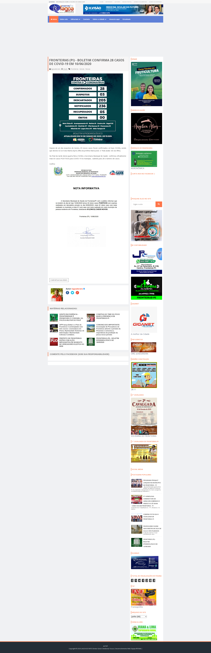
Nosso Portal (127, 2)
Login (101, 2)
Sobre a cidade (99, 19)
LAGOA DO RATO (86, 649)
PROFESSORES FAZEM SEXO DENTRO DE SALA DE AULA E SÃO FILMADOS (152, 528)
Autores (117, 2)
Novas (87, 69)
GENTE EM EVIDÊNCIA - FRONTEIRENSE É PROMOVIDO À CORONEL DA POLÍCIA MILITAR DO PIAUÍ (71, 317)
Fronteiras (74, 69)
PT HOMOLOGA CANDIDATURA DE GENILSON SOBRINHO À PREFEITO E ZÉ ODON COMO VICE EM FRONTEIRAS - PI (146, 501)
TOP (106, 646)
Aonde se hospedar (155, 2)
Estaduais (126, 19)
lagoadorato (77, 289)
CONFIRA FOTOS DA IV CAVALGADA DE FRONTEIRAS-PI (151, 516)
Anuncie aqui (114, 19)
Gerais (81, 69)
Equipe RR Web (136, 649)
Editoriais (75, 19)
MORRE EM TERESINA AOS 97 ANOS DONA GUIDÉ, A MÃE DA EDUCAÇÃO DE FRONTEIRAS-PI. (71, 2)
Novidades (109, 2)
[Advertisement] (105, 41)
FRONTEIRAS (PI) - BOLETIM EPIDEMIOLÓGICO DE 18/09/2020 (107, 340)
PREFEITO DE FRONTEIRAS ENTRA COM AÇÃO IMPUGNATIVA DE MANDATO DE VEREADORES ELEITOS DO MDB (71, 342)
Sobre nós (64, 19)
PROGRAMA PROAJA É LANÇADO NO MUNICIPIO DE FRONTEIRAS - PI (152, 482)
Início (54, 19)
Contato (86, 19)
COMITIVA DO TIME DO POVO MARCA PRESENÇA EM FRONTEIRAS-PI (108, 316)
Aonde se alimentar (140, 2)
